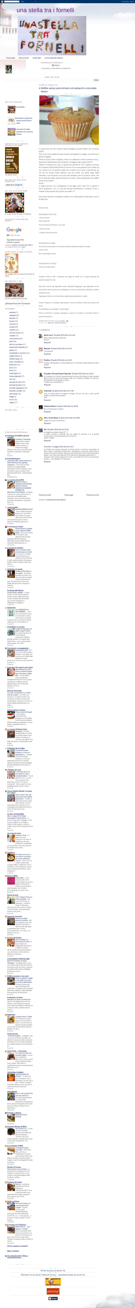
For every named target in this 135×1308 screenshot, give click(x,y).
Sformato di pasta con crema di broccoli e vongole (22, 1205)
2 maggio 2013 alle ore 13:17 (63, 447)
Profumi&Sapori (13, 459)
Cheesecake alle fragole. (23, 712)
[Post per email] (66, 321)
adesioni (12, 312)
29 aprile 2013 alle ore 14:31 (61, 360)
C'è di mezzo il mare (15, 527)
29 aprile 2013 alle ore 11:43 (64, 335)
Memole (47, 348)
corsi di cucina (14, 333)
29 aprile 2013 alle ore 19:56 (67, 406)
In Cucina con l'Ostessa (16, 1225)
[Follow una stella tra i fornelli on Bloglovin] (14, 186)
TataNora (11, 852)
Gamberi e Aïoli (20, 835)
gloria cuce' (48, 335)
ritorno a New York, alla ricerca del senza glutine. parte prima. (23, 797)
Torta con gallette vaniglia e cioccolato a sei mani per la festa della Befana (24, 980)
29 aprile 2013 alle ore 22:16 (58, 429)
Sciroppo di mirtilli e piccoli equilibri (18, 436)
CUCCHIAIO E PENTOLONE (18, 959)
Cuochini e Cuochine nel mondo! (22, 245)
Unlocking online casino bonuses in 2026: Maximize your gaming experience (19, 463)
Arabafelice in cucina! (16, 627)
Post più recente (45, 495)
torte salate (13, 394)
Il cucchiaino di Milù (15, 1146)
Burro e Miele (12, 876)
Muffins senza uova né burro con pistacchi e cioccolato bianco (68, 90)
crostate (12, 336)
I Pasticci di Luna (14, 770)
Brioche (18, 1184)
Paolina (47, 360)
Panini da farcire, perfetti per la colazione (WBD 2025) (23, 531)
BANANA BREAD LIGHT (24, 509)
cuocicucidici (12, 507)
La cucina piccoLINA (15, 480)
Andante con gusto (15, 569)
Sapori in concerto (14, 916)
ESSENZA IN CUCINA (16, 748)
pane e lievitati (14, 362)
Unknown (48, 391)
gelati (11, 350)
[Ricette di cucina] (53, 1294)
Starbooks (11, 608)
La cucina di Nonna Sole (17, 729)
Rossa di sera (12, 895)
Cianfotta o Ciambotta (23, 439)
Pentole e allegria (14, 1113)
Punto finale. (19, 878)
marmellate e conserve (17, 353)
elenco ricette (24, 58)
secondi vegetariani (16, 388)
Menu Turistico (13, 1251)
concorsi (12, 324)
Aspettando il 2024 (21, 650)
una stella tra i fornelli (45, 10)
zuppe (11, 402)
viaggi (11, 397)
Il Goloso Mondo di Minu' (17, 1127)
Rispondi (47, 342)
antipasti (12, 315)
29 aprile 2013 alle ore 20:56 (69, 418)
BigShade (11, 1015)
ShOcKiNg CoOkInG (15, 1072)
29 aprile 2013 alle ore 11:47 (61, 348)
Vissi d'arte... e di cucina (16, 1051)
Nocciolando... (20, 107)
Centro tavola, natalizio (15, 592)
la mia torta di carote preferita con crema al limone (24, 131)
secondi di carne (15, 382)
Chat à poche (12, 1034)
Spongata (18, 731)
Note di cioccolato (14, 691)
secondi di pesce (15, 385)
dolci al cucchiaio (15, 344)
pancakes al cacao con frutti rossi (19, 999)
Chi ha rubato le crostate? (17, 1246)
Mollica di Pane (13, 1201)
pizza (11, 368)
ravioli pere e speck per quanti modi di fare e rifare (23, 120)
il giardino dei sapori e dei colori (20, 667)
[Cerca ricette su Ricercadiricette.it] (53, 1271)
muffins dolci (61, 323)
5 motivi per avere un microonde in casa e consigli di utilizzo (22, 774)
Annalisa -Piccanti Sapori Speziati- (57, 374)
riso (10, 379)
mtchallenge (12, 1091)
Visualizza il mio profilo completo (55, 68)
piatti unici (13, 365)
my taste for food (14, 833)
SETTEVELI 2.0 (21, 1128)
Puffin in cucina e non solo (18, 976)
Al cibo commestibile (15, 814)
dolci (11, 341)
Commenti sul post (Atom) (55, 500)
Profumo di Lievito (14, 1182)
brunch (51, 323)
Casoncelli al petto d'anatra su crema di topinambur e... (22, 752)
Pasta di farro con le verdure (17, 1169)
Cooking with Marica (15, 590)
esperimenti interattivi (17, 347)
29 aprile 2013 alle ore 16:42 (82, 374)
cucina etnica (14, 339)
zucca (11, 400)
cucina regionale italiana (53, 58)
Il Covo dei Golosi (14, 938)
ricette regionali (15, 376)
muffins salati (14, 359)
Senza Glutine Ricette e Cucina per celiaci (19, 792)
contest (12, 327)
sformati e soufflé (15, 391)
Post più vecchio (93, 495)
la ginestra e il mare (15, 997)
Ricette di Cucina (14, 1167)
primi (11, 370)
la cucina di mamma (15, 548)
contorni (12, 330)
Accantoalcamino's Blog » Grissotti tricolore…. (17, 1257)
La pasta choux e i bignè (23, 1016)
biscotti (12, 318)
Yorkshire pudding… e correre (18, 1036)
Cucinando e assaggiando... (18, 648)
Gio (45, 429)
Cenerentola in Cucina (16, 710)
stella (57, 65)
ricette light (37, 58)
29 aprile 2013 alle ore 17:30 (63, 391)
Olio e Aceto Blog (51, 418)
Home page (10, 58)
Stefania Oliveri (50, 406)
